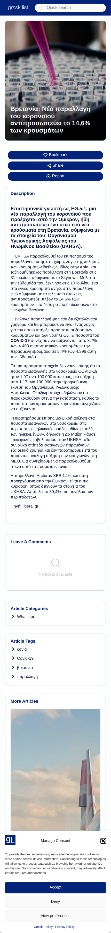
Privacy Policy (65, 927)
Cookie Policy (43, 927)
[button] (103, 840)
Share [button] (58, 165)
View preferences (55, 916)
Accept (55, 887)
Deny (55, 901)
